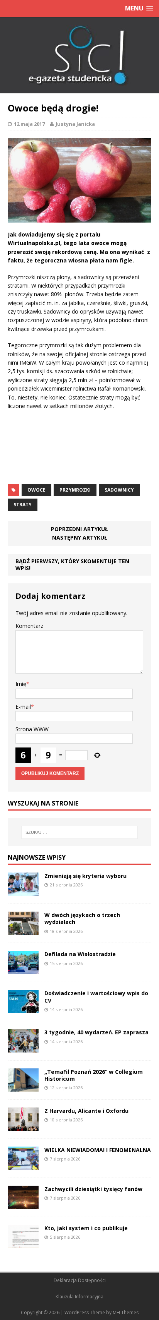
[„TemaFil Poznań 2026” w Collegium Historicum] (23, 1086)
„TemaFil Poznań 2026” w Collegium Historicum (93, 1075)
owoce (36, 490)
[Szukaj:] (79, 832)
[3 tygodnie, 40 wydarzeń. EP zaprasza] (23, 1047)
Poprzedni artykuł (79, 529)
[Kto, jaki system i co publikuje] (23, 1243)
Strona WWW (32, 729)
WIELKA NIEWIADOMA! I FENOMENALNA (97, 1150)
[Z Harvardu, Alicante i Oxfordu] (23, 1126)
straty (23, 504)
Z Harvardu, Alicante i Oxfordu (86, 1110)
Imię (20, 683)
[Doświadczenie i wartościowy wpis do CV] (23, 1008)
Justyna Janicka (75, 123)
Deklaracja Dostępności (80, 1280)
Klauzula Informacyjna (79, 1296)
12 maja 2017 (29, 123)
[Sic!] (79, 55)
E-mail (23, 706)
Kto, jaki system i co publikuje (86, 1228)
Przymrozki (75, 490)
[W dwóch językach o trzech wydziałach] (23, 930)
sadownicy (119, 490)
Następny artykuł (79, 537)
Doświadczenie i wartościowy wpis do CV (96, 996)
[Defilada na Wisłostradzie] (23, 969)
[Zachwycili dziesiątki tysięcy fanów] (23, 1204)
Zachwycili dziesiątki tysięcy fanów (93, 1189)
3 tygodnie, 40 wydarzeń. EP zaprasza (96, 1032)
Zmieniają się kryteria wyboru (85, 875)
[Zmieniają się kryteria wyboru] (23, 891)
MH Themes (126, 1312)
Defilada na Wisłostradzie (80, 954)
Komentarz (29, 625)
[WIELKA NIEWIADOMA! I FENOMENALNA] (23, 1165)
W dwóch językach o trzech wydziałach (82, 918)
